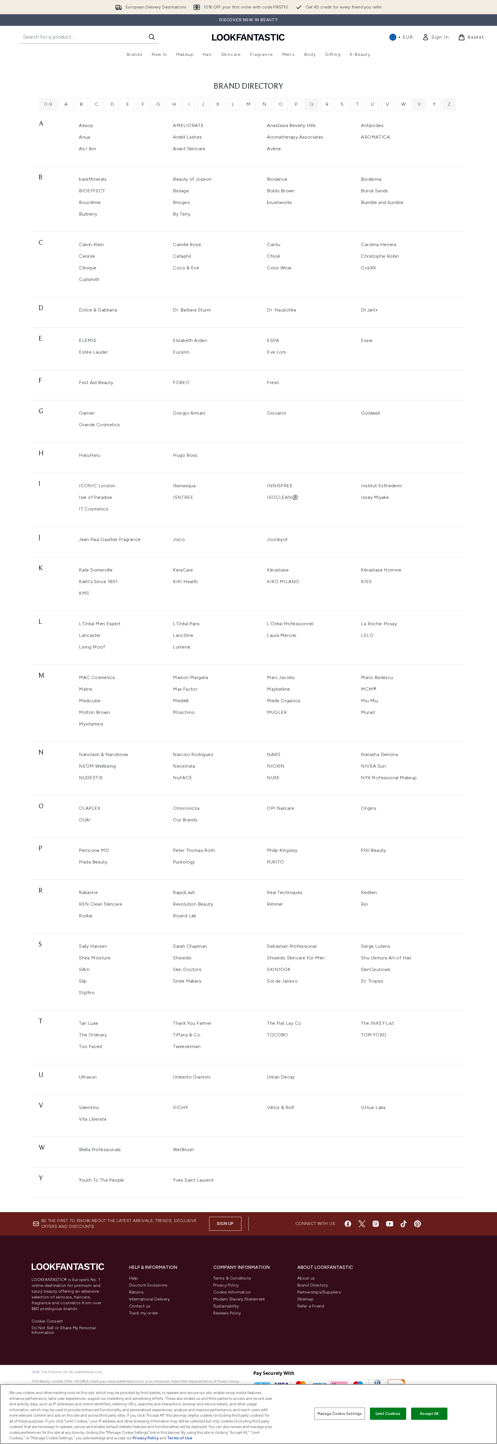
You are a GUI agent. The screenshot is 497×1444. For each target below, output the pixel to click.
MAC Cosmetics (97, 677)
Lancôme (183, 635)
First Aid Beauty (96, 382)
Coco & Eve (186, 267)
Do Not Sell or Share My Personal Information (64, 1330)
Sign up (225, 1223)
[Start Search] (151, 37)
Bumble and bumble (382, 202)
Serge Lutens (375, 946)
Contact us (140, 1306)
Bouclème (90, 202)
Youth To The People (101, 1180)
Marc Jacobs (280, 677)
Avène (274, 148)
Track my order (143, 1313)
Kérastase (278, 570)
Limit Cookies (388, 1413)
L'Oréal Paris (186, 623)
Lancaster (90, 635)
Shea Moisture (95, 958)
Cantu (273, 244)
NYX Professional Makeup (389, 777)
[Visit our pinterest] (417, 1224)
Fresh (273, 382)
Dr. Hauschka (281, 310)
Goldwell (370, 413)
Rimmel (274, 904)
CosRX (368, 267)
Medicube (89, 700)
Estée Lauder (93, 352)
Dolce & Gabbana (98, 310)
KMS (84, 593)
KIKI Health (185, 581)
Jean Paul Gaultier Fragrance (109, 539)
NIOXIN (275, 766)
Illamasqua (184, 485)
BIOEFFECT (92, 191)
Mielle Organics (283, 700)
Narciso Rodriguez (193, 754)
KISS (366, 581)
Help (133, 1278)
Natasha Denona (379, 754)
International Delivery (149, 1299)
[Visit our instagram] (376, 1224)
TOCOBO (277, 1035)
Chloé (273, 256)
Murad (368, 712)
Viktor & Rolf (280, 1107)
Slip (83, 981)
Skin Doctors (187, 969)
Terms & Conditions (232, 1278)
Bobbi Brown (280, 191)
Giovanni (276, 413)
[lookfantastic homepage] (248, 37)
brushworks (279, 202)
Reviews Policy (227, 1313)
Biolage (181, 191)
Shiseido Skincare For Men (296, 958)
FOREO (181, 382)
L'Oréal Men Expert (99, 623)
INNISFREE (280, 485)
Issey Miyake (375, 497)
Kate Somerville (96, 570)
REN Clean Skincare (100, 904)
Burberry (88, 214)
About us (306, 1278)
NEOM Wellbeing (97, 766)
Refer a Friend (310, 1306)
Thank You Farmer (192, 1023)
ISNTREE (183, 497)
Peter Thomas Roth (194, 850)
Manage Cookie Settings (339, 1413)
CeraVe (87, 256)
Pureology (184, 862)
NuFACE (182, 777)
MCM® (368, 689)
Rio (364, 904)
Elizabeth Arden (190, 340)
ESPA (273, 340)
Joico (179, 539)
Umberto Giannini (191, 1077)
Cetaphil (182, 256)
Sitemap (305, 1299)
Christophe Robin (380, 256)
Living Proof (92, 647)
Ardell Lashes (187, 137)
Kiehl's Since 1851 (98, 581)
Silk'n (84, 969)
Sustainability (226, 1306)
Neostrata (184, 766)
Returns (136, 1292)
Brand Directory (312, 1285)
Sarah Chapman (190, 946)
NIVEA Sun (373, 766)
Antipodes (372, 125)
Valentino (89, 1107)
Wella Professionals (100, 1149)
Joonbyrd (277, 539)
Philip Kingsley (282, 850)
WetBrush (183, 1149)
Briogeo (181, 202)
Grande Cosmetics (99, 424)
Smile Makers (187, 981)
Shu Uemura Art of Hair (386, 958)
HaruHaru (89, 455)
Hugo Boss (185, 455)
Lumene (181, 647)
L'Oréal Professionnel (290, 623)
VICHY (180, 1107)
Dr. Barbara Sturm (192, 310)
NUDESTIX (90, 777)
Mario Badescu (377, 677)
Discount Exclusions (148, 1285)
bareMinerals (92, 179)
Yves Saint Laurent (193, 1180)
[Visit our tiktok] (404, 1224)
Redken (369, 892)
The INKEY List (377, 1023)
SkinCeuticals (375, 969)
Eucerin (181, 352)
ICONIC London (97, 485)
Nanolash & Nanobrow (103, 754)
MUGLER (277, 712)
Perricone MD (94, 850)
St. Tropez (372, 981)
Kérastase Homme (381, 570)
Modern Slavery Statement (239, 1299)
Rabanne (88, 892)
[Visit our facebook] (348, 1224)
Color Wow (279, 267)
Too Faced (90, 1046)
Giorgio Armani (189, 413)
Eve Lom (276, 352)
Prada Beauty (93, 862)
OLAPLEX (89, 808)
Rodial (85, 915)
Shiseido (182, 958)
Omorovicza (186, 808)
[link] (435, 37)
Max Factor (185, 689)
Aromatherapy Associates (295, 137)
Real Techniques (284, 892)
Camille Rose (187, 244)
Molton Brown (94, 712)
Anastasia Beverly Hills (291, 125)
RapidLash (184, 892)
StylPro (87, 992)
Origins (368, 808)
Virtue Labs (373, 1107)
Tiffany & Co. (187, 1035)
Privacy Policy (226, 1285)
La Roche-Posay (379, 623)
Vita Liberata (92, 1119)
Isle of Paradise (95, 497)
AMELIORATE (188, 125)
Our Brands (185, 820)
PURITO (275, 862)
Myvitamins (91, 724)
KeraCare (183, 570)
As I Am (87, 148)
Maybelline (278, 689)
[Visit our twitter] (362, 1224)
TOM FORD (373, 1035)
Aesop (86, 125)
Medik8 (181, 700)
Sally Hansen (93, 946)
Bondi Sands (374, 191)
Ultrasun (88, 1077)
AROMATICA (375, 137)
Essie (367, 340)
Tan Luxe (88, 1023)
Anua (84, 137)
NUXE (273, 777)
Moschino (184, 712)
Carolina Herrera (378, 244)
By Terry (181, 214)
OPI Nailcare (280, 808)
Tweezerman (186, 1046)
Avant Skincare (189, 148)
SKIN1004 (278, 969)
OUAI (85, 820)
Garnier (87, 413)
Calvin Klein (91, 244)
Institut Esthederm (381, 485)
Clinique (87, 267)
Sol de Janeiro (282, 981)
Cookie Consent (47, 1321)
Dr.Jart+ (369, 310)
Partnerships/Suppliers (319, 1292)
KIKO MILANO (283, 581)
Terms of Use (179, 1438)
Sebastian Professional (292, 946)
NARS (273, 754)
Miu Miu (369, 700)
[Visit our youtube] (390, 1224)
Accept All (429, 1413)
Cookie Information (232, 1292)
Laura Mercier (282, 635)
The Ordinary (93, 1035)
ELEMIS (87, 340)
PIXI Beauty (373, 850)
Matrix (85, 689)
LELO (367, 635)
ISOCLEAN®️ (282, 497)
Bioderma (371, 179)
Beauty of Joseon (192, 179)
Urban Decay (280, 1077)
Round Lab (184, 915)
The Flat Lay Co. (284, 1023)
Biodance (277, 179)
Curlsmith (89, 279)
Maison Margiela (190, 677)
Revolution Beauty (193, 904)
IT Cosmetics (93, 509)
